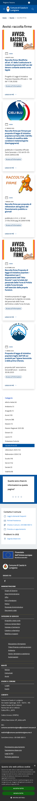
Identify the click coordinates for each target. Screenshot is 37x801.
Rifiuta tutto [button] (18, 793)
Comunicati (9, 673)
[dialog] (18, 782)
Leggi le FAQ (9, 753)
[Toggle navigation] (4, 9)
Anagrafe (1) (9, 411)
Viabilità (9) (9, 471)
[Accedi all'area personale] (29, 2)
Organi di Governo (11, 590)
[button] (18, 798)
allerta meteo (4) (11, 402)
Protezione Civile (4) (12, 441)
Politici (7, 604)
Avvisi (11, 54)
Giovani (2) (8, 432)
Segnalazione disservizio (13, 750)
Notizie (7, 669)
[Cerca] (32, 9)
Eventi (7, 689)
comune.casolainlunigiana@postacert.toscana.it (18, 727)
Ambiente (11, 650)
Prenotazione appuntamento (15, 747)
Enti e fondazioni (10, 600)
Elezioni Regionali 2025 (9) (14, 428)
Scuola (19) (9, 458)
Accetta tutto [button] (18, 788)
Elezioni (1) (9, 424)
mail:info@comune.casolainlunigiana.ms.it (16, 732)
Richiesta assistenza (12, 757)
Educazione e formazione (17, 644)
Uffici (6, 597)
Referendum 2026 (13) (13, 454)
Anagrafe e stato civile (12, 620)
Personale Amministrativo (14, 607)
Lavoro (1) (8, 437)
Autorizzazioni (13, 657)
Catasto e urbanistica (12, 630)
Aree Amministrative (12, 594)
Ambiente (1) (9, 406)
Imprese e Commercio (12, 627)
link (18, 784)
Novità (12, 18)
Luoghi (7, 685)
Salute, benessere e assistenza (19, 653)
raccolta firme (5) (11, 445)
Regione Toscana (9, 2)
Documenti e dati (11, 610)
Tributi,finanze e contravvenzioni (19, 647)
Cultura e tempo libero (12, 624)
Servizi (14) (9, 463)
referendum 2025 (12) (12, 450)
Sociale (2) (8, 467)
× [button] (34, 766)
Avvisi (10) (8, 415)
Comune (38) (9, 419)
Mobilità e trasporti (11, 633)
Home (4, 18)
